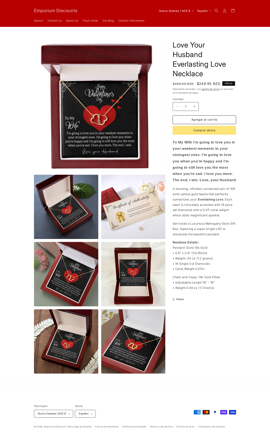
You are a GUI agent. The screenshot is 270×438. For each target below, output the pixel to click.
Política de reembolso (107, 426)
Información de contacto (211, 426)
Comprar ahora (204, 130)
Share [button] (180, 299)
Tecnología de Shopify (79, 426)
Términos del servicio (161, 426)
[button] (217, 11)
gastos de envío (211, 89)
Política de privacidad (134, 426)
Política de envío (186, 426)
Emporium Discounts (55, 426)
